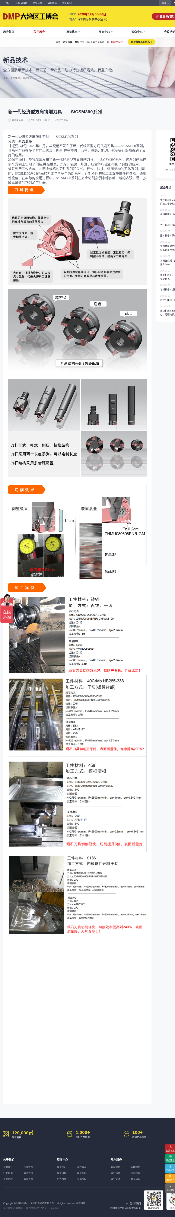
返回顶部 (170, 1190)
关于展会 (39, 31)
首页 (8, 3)
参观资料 (135, 1173)
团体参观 (170, 1170)
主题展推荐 (22, 3)
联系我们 (170, 1180)
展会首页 (8, 31)
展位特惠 (52, 3)
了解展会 (8, 1167)
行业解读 (8, 1173)
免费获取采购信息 (140, 41)
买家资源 (8, 1179)
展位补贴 (81, 1173)
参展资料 (81, 1179)
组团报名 (135, 1167)
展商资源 (28, 1179)
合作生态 (28, 1167)
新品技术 (15, 77)
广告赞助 (61, 1179)
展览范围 (28, 1173)
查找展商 (81, 1167)
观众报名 (115, 1167)
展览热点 (71, 31)
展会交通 (115, 1179)
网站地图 (54, 1208)
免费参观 (170, 1151)
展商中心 (104, 31)
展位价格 (61, 1173)
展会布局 (115, 1173)
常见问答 (135, 1179)
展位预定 (61, 1167)
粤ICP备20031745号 (36, 1208)
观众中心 (137, 31)
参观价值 (37, 3)
